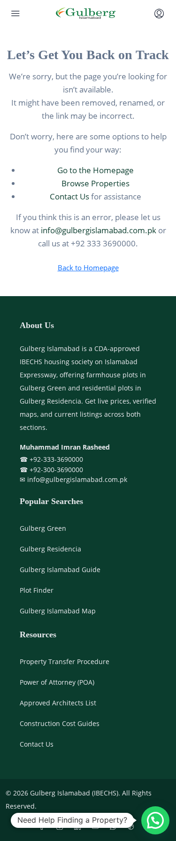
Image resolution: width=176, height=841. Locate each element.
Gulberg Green (43, 528)
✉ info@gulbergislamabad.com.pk (73, 479)
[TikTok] (133, 826)
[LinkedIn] (79, 826)
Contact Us (69, 196)
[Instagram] (61, 826)
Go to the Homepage (95, 170)
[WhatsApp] (115, 826)
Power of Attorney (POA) (57, 682)
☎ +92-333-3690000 (51, 459)
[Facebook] (43, 826)
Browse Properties (95, 183)
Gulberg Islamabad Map (58, 610)
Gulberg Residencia (50, 548)
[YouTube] (97, 826)
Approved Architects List (58, 702)
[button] (155, 820)
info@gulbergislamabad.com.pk (98, 230)
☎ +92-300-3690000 (51, 469)
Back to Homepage (88, 267)
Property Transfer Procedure (64, 661)
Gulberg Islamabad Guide (60, 569)
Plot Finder (37, 590)
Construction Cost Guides (59, 723)
